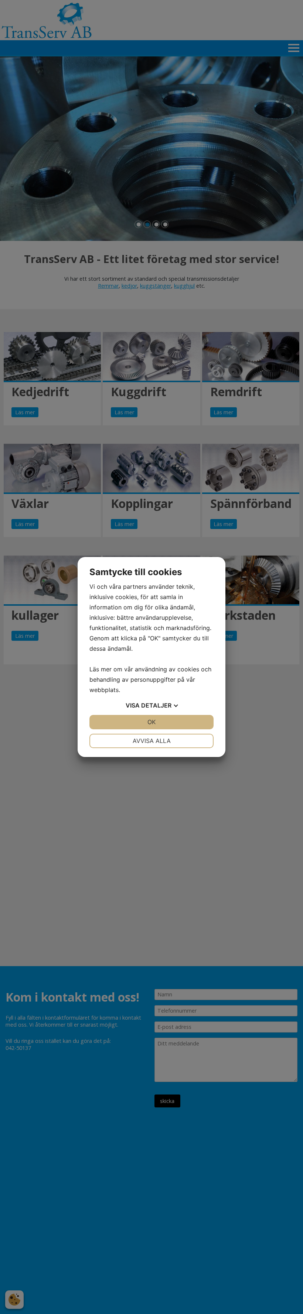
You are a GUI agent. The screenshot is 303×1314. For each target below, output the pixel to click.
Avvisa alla (152, 740)
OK (151, 722)
